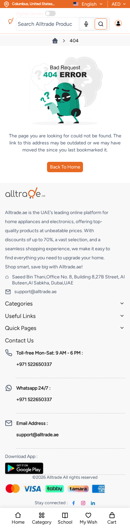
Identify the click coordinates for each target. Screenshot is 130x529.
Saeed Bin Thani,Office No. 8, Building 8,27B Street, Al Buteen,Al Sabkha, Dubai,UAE (68, 280)
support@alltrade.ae (35, 291)
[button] (118, 23)
